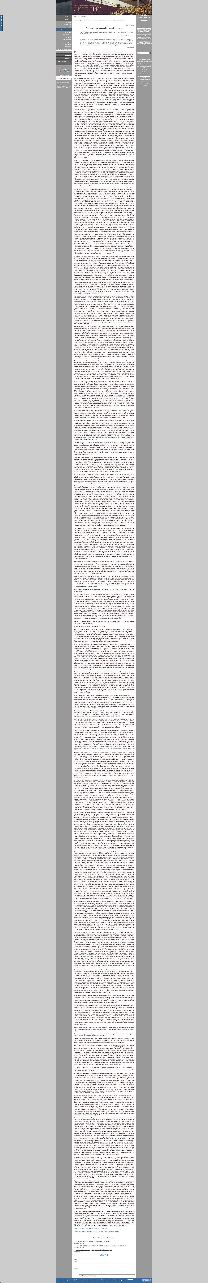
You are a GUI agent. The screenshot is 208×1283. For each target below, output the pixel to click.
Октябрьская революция (144, 63)
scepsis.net (130, 1279)
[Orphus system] (146, 1280)
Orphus (59, 83)
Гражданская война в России (144, 61)
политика (68, 32)
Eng (148, 1)
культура (68, 46)
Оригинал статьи (113, 1231)
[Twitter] (103, 1254)
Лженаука (144, 85)
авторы (68, 55)
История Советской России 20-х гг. (93, 20)
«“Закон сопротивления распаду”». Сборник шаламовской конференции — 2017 (144, 42)
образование (67, 35)
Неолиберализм (144, 73)
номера (68, 22)
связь (69, 64)
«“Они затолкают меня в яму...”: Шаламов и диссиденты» (93, 1241)
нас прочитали (66, 24)
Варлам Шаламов (144, 17)
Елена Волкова (129, 25)
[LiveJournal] (105, 1254)
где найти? (67, 27)
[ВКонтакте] (101, 1254)
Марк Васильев (78, 1251)
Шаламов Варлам (78, 20)
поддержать (1, 23)
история (68, 42)
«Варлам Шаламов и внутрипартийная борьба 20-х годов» (94, 1250)
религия (68, 37)
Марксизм (144, 69)
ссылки (68, 58)
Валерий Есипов (79, 1243)
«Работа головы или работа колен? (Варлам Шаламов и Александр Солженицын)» (101, 1246)
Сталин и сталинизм (144, 79)
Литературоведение (79, 21)
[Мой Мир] (107, 1254)
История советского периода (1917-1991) (113, 20)
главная (68, 16)
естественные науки (64, 49)
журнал (68, 19)
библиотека (66, 30)
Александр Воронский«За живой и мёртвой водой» (144, 38)
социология (67, 44)
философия (67, 39)
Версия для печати (80, 16)
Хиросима (144, 20)
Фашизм (144, 71)
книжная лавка (65, 61)
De (151, 1)
